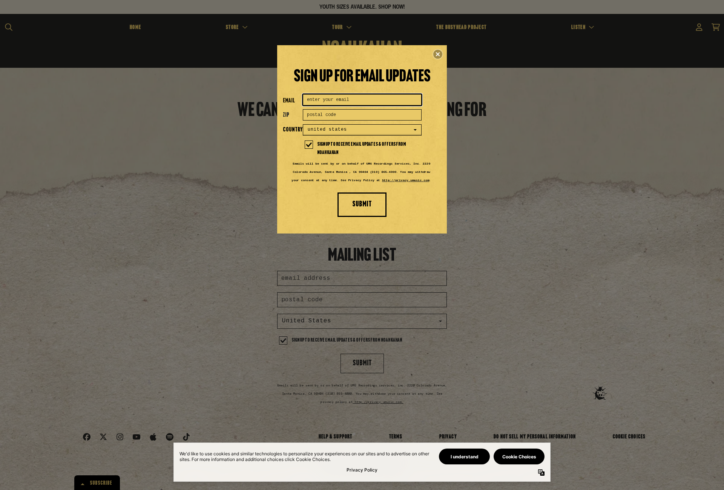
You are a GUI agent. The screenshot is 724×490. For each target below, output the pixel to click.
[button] (437, 54)
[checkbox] (363, 148)
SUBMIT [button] (362, 204)
